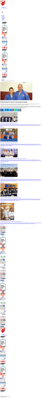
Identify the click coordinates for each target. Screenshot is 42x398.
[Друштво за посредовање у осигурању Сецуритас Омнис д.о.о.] (3, 268)
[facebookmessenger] (9, 110)
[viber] (12, 110)
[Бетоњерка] (3, 227)
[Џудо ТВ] (22, 23)
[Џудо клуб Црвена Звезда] (2, 5)
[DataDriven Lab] (22, 29)
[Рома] (3, 232)
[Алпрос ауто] (3, 271)
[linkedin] (7, 110)
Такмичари (3, 18)
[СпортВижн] (3, 270)
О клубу (3, 19)
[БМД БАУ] (3, 228)
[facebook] (1, 110)
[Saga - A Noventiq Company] (3, 263)
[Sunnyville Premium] (22, 40)
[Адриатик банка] (22, 37)
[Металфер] (3, 231)
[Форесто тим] (3, 229)
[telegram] (17, 110)
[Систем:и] (22, 38)
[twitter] (4, 110)
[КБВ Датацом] (22, 42)
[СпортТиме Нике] (22, 34)
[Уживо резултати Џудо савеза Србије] (22, 47)
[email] (20, 110)
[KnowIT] (3, 260)
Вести (3, 80)
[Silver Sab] (3, 256)
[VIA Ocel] (22, 45)
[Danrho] (3, 246)
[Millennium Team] (22, 25)
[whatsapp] (14, 110)
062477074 (3, 7)
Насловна (3, 15)
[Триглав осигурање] (22, 32)
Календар (3, 17)
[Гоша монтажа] (3, 234)
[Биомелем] (3, 261)
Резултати (3, 16)
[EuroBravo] (22, 36)
